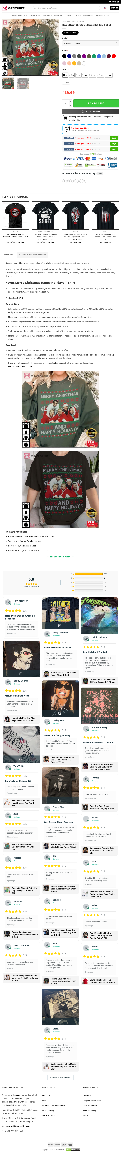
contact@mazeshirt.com (20, 366)
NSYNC (99, 173)
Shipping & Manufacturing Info (32, 255)
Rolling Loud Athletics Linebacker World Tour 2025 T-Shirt (63, 981)
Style (65, 38)
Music (81, 21)
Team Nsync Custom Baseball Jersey (24, 541)
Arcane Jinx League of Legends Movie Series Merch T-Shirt (25, 934)
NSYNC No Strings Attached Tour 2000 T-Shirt (28, 550)
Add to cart (96, 103)
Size (64, 69)
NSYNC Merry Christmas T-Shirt (22, 545)
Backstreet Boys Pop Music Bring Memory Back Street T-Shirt (63, 1066)
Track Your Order (89, 1105)
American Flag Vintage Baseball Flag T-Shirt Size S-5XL (105, 236)
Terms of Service (49, 1115)
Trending (34, 16)
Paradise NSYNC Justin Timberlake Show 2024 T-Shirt (31, 536)
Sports (46, 16)
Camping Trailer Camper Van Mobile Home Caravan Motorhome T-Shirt (45, 236)
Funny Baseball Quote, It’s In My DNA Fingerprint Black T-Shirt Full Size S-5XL (75, 236)
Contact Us (87, 1095)
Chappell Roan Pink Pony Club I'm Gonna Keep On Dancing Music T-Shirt (101, 766)
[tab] (9, 255)
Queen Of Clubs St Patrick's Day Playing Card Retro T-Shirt (24, 890)
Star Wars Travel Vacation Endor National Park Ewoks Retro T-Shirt (102, 894)
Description (9, 255)
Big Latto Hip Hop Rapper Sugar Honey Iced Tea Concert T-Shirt (62, 759)
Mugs (78, 16)
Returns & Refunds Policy (53, 1105)
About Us (46, 1095)
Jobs (69, 16)
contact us (53, 363)
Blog (44, 1100)
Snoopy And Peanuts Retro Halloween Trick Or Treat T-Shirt (102, 850)
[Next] (54, 47)
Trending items (69, 21)
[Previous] (6, 47)
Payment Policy (89, 1110)
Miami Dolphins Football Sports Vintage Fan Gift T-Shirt (23, 846)
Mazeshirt (43, 291)
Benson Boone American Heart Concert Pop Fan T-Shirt (23, 803)
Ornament (88, 16)
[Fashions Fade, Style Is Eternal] (13, 8)
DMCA (85, 1115)
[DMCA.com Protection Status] (73, 1149)
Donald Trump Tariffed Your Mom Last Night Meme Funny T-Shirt (25, 978)
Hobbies (58, 16)
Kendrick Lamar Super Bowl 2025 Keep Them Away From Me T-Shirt (63, 932)
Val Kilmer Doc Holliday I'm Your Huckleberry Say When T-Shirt (63, 888)
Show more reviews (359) (60, 1077)
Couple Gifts (102, 16)
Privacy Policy (48, 1110)
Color (65, 50)
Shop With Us (18, 16)
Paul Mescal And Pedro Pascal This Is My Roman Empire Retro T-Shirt (101, 935)
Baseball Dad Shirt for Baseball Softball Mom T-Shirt (15, 235)
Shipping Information (91, 1100)
